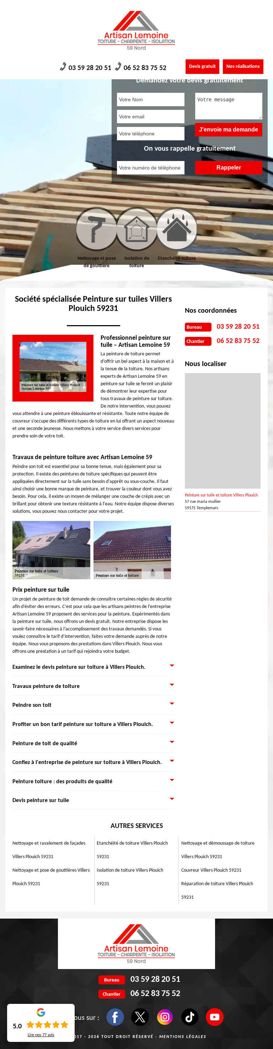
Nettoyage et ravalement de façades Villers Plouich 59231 (48, 850)
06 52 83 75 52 (145, 68)
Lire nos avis (41, 1035)
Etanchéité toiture (155, 258)
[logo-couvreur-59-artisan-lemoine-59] (136, 30)
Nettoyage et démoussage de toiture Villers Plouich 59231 (218, 850)
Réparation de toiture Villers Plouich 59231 (217, 890)
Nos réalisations (243, 66)
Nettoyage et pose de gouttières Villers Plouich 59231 (51, 877)
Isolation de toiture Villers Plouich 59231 (130, 877)
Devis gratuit (202, 66)
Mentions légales (183, 1037)
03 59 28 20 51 (90, 68)
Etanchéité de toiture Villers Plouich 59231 (132, 850)
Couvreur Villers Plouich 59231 (211, 870)
